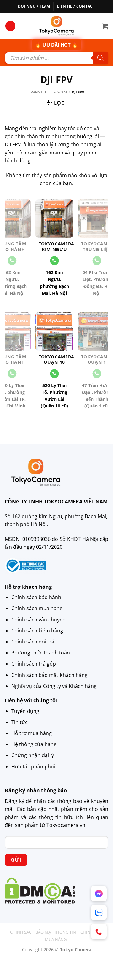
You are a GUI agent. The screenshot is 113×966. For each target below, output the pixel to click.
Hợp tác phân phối (33, 766)
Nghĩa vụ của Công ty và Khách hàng (54, 685)
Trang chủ (38, 92)
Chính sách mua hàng (36, 608)
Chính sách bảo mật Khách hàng (49, 674)
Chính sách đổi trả (32, 641)
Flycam (60, 92)
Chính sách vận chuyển (38, 619)
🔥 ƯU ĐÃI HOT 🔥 (56, 45)
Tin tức (19, 722)
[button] (10, 26)
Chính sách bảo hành (36, 597)
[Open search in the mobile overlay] (56, 58)
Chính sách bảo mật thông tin (43, 932)
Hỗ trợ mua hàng (31, 733)
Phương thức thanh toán (40, 652)
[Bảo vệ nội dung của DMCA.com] (40, 890)
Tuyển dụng (25, 711)
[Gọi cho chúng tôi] (54, 260)
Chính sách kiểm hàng (37, 630)
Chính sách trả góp (33, 663)
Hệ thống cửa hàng (33, 744)
